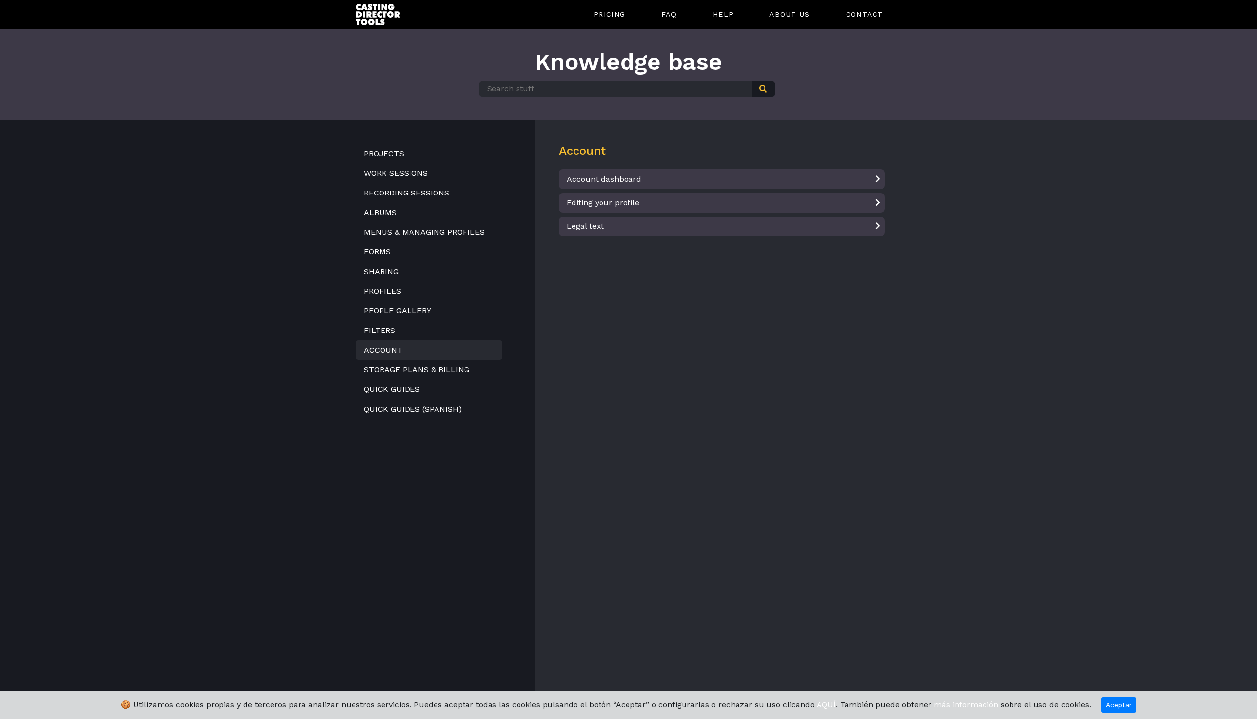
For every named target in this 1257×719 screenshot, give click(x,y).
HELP (723, 14)
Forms (377, 251)
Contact (864, 14)
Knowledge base (628, 62)
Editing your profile (603, 202)
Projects (384, 153)
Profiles (382, 291)
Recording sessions (406, 192)
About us (789, 14)
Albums (380, 212)
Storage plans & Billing (416, 369)
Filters (379, 330)
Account (383, 350)
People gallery (397, 310)
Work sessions (396, 173)
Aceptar (1119, 705)
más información (966, 704)
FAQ (669, 14)
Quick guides (392, 389)
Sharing (381, 271)
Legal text (585, 226)
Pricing (610, 14)
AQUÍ (826, 704)
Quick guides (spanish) (413, 409)
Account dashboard (604, 179)
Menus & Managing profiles (424, 232)
